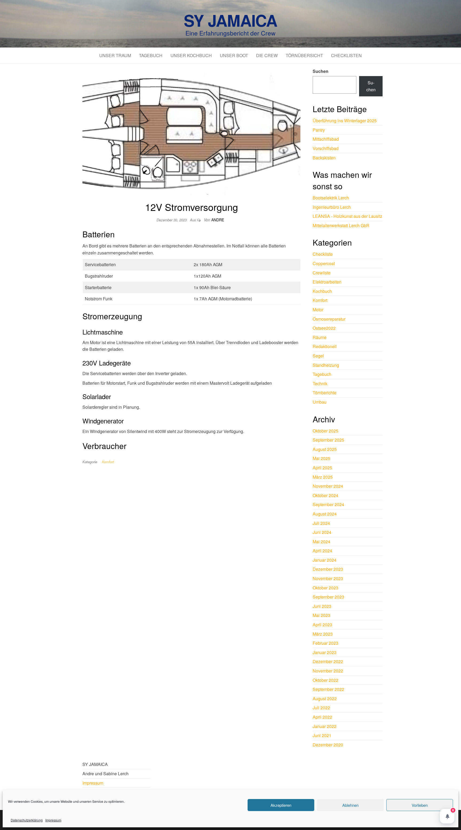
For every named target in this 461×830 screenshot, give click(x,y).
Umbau (320, 402)
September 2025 (328, 440)
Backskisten (324, 158)
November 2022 (328, 671)
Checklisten (346, 55)
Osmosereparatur (329, 319)
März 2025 (323, 477)
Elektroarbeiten (327, 282)
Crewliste (322, 273)
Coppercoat (324, 263)
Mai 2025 (321, 458)
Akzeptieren (281, 805)
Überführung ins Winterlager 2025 (345, 120)
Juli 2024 (321, 523)
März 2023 (323, 634)
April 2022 (322, 717)
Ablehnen (350, 805)
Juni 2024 (322, 532)
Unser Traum (115, 55)
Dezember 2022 (328, 661)
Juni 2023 (322, 606)
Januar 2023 (324, 652)
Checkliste (323, 254)
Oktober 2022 (325, 680)
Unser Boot (234, 55)
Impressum (53, 820)
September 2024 (328, 504)
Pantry (319, 130)
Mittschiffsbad (326, 139)
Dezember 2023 (328, 569)
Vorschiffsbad (326, 148)
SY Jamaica (230, 20)
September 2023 (328, 597)
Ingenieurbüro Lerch (332, 207)
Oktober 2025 (325, 431)
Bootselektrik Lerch (331, 198)
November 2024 (328, 486)
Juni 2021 (322, 735)
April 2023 (322, 624)
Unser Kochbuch (191, 55)
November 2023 (328, 578)
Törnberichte (324, 393)
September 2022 (328, 689)
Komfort (108, 461)
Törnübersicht (304, 55)
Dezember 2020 (328, 745)
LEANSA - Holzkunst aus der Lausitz (347, 216)
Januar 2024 (324, 560)
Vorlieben (420, 805)
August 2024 (325, 514)
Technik (320, 383)
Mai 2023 (321, 615)
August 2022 (325, 698)
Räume (320, 337)
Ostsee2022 (324, 328)
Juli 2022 (321, 708)
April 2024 (322, 551)
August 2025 (325, 449)
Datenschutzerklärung (27, 820)
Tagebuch (150, 55)
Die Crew (267, 55)
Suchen (320, 71)
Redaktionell (325, 346)
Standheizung (326, 365)
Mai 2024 (321, 541)
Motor (318, 309)
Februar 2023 (325, 643)
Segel (318, 356)
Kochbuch (322, 291)
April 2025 (322, 468)
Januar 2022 (324, 726)
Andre (217, 219)
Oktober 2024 (325, 495)
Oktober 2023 (325, 588)
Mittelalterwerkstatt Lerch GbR (341, 225)
